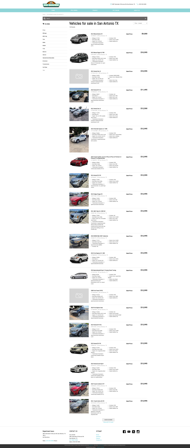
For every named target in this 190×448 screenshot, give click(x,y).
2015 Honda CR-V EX (96, 343)
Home (53, 10)
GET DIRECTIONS (73, 440)
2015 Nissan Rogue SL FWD (97, 52)
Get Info (143, 37)
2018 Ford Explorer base (97, 307)
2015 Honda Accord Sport (97, 363)
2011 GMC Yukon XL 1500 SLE (98, 211)
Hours (55, 440)
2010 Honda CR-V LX (96, 90)
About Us (137, 10)
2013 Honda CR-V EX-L (96, 325)
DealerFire (91, 445)
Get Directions (46, 437)
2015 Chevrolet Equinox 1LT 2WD (99, 129)
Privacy (98, 447)
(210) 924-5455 (49, 440)
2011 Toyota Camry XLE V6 (97, 401)
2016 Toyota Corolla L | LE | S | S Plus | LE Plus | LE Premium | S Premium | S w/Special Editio (106, 157)
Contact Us (99, 440)
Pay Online (116, 10)
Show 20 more (108, 419)
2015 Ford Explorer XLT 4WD (98, 253)
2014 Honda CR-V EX (96, 175)
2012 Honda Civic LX (96, 71)
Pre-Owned (74, 10)
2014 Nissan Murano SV (96, 34)
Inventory (98, 436)
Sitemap (102, 447)
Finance (95, 10)
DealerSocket (100, 445)
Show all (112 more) (108, 422)
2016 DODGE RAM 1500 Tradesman (99, 236)
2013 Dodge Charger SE (96, 194)
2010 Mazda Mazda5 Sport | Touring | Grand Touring (103, 270)
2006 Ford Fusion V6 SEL (97, 290)
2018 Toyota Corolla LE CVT (97, 384)
